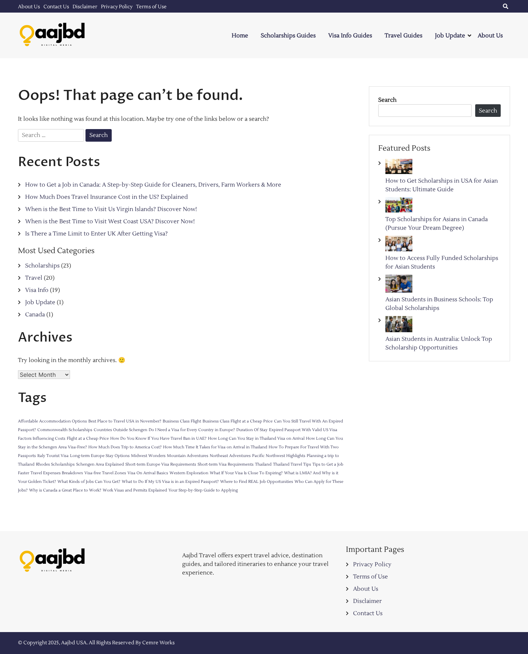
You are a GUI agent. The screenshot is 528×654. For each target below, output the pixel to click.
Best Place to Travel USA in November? (124, 421)
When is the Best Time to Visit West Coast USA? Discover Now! (110, 221)
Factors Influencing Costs (41, 438)
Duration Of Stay (252, 429)
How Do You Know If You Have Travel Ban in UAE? (158, 438)
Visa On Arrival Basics (148, 473)
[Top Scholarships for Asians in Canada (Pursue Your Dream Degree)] (398, 206)
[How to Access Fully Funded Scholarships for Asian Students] (398, 244)
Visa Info (36, 290)
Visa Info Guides (350, 35)
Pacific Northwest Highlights (278, 455)
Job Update (450, 35)
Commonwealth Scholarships (64, 429)
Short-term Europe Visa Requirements (160, 464)
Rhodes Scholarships (55, 464)
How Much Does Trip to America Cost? (125, 447)
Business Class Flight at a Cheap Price (238, 421)
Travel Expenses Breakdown (57, 473)
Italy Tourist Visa (53, 455)
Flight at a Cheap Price (88, 438)
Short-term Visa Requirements (226, 464)
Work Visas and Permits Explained (135, 490)
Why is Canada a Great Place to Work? (65, 490)
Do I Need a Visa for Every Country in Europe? (192, 429)
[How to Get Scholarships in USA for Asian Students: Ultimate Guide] (398, 168)
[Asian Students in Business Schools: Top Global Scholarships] (398, 285)
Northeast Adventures (230, 455)
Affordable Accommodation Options (52, 421)
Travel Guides (403, 35)
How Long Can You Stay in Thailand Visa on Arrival (256, 438)
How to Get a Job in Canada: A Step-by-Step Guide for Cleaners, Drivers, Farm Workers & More (153, 184)
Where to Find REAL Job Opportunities (256, 481)
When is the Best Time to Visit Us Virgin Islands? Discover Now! (111, 209)
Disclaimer (85, 7)
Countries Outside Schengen (120, 429)
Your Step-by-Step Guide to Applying (203, 490)
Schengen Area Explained (100, 464)
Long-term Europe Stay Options (100, 455)
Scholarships (42, 265)
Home (240, 35)
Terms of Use (151, 7)
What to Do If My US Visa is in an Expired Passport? (170, 481)
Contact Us (56, 7)
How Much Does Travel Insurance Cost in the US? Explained (106, 197)
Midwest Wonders (148, 455)
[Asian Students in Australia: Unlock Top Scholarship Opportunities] (398, 325)
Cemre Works (158, 643)
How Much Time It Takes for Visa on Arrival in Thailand (215, 447)
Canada (35, 314)
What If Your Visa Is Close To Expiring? (246, 473)
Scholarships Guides (288, 35)
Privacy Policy (117, 7)
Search (387, 100)
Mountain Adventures (187, 455)
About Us (29, 7)
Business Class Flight (182, 421)
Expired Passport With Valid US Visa (303, 429)
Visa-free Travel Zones (105, 473)
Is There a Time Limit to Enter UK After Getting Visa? (96, 233)
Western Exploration (189, 473)
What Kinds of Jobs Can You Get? (88, 481)
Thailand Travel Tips (292, 464)
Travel (33, 278)
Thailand (263, 464)
